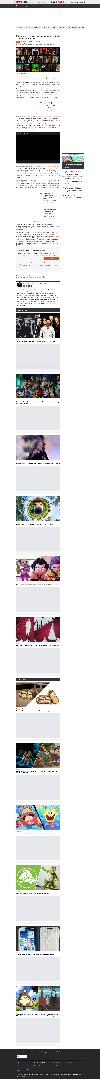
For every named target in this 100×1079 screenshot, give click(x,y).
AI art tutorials (42, 97)
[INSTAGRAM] (24, 286)
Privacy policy (70, 1062)
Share (20, 78)
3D (30, 6)
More (49, 6)
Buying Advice (42, 6)
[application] (38, 147)
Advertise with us (37, 1065)
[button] (83, 2)
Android (56, 232)
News (18, 41)
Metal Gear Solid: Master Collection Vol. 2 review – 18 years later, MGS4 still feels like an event (73, 181)
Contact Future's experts (39, 1062)
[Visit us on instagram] (56, 2)
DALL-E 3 (57, 236)
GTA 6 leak (46, 27)
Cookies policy (20, 1065)
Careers (68, 1065)
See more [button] (36, 113)
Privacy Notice (21, 264)
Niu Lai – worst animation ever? (76, 27)
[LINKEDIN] (27, 286)
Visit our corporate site (69, 1052)
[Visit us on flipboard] (63, 2)
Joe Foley (24, 41)
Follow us (50, 78)
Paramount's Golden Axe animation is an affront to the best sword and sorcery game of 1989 (73, 189)
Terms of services (35, 262)
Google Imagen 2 (47, 236)
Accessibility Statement (55, 1065)
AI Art (20, 32)
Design (25, 6)
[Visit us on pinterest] (61, 2)
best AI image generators (49, 167)
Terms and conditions (55, 1062)
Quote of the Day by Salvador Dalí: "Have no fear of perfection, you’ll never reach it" (74, 173)
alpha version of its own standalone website (45, 117)
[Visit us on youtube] (59, 2)
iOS (51, 232)
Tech (35, 6)
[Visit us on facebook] (52, 2)
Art (20, 6)
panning (18, 175)
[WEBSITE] (29, 286)
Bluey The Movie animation (32, 27)
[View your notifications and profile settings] (77, 2)
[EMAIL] (32, 286)
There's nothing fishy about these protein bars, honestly (73, 196)
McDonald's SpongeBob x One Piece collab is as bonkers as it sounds (73, 166)
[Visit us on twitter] (54, 2)
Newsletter (57, 78)
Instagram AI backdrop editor (37, 277)
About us (19, 1062)
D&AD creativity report (58, 27)
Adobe (30, 122)
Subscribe (67, 2)
